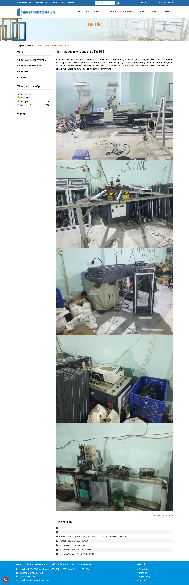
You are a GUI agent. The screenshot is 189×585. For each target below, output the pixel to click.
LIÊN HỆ (167, 12)
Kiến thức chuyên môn (30, 66)
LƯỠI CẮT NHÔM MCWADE (32, 60)
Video (142, 12)
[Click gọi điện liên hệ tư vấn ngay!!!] (5, 579)
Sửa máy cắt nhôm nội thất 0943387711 (76, 554)
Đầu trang (168, 515)
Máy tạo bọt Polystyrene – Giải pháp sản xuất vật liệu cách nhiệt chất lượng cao (93, 536)
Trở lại (157, 515)
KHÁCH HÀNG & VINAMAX (121, 12)
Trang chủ (83, 12)
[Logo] (36, 12)
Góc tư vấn (24, 71)
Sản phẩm (99, 12)
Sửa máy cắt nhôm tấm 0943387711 (75, 550)
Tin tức (154, 12)
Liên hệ (142, 580)
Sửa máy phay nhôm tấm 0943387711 (76, 545)
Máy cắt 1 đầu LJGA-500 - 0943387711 (76, 541)
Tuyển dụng (144, 576)
